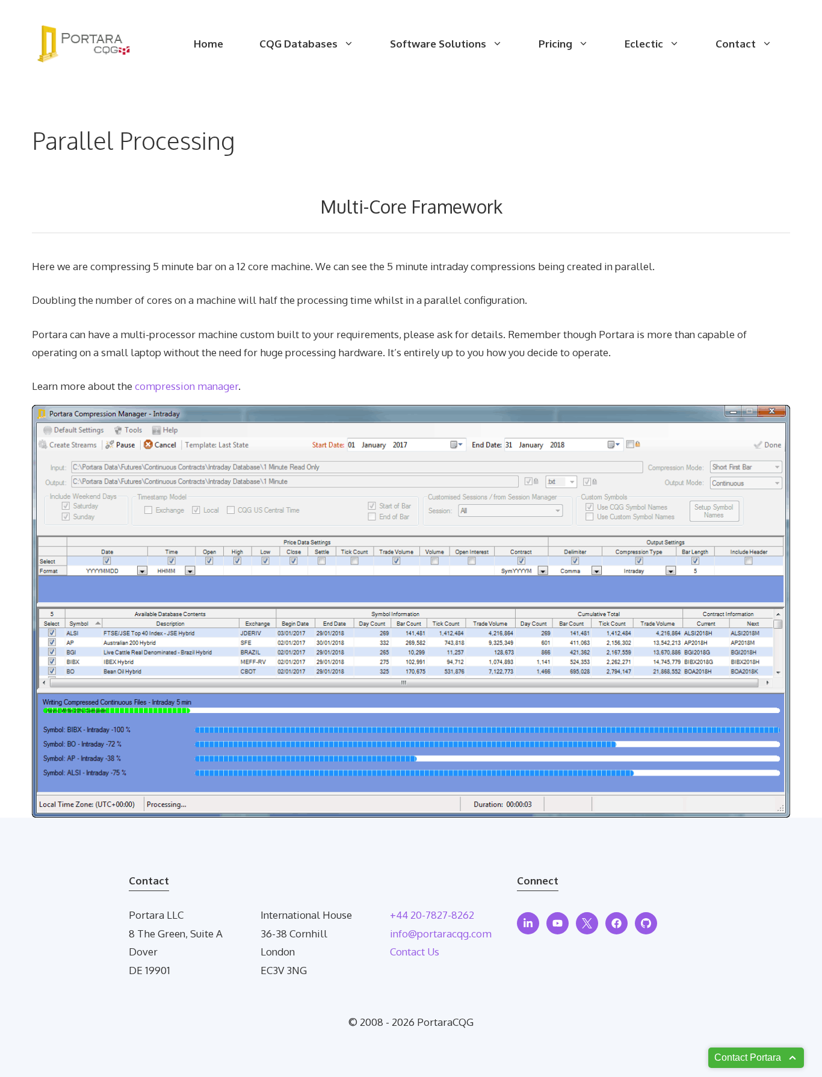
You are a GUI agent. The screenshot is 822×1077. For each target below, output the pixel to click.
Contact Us (414, 951)
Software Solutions (438, 43)
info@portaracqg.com (441, 933)
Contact (735, 43)
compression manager (186, 386)
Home (208, 43)
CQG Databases (298, 43)
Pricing (555, 43)
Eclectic (644, 43)
